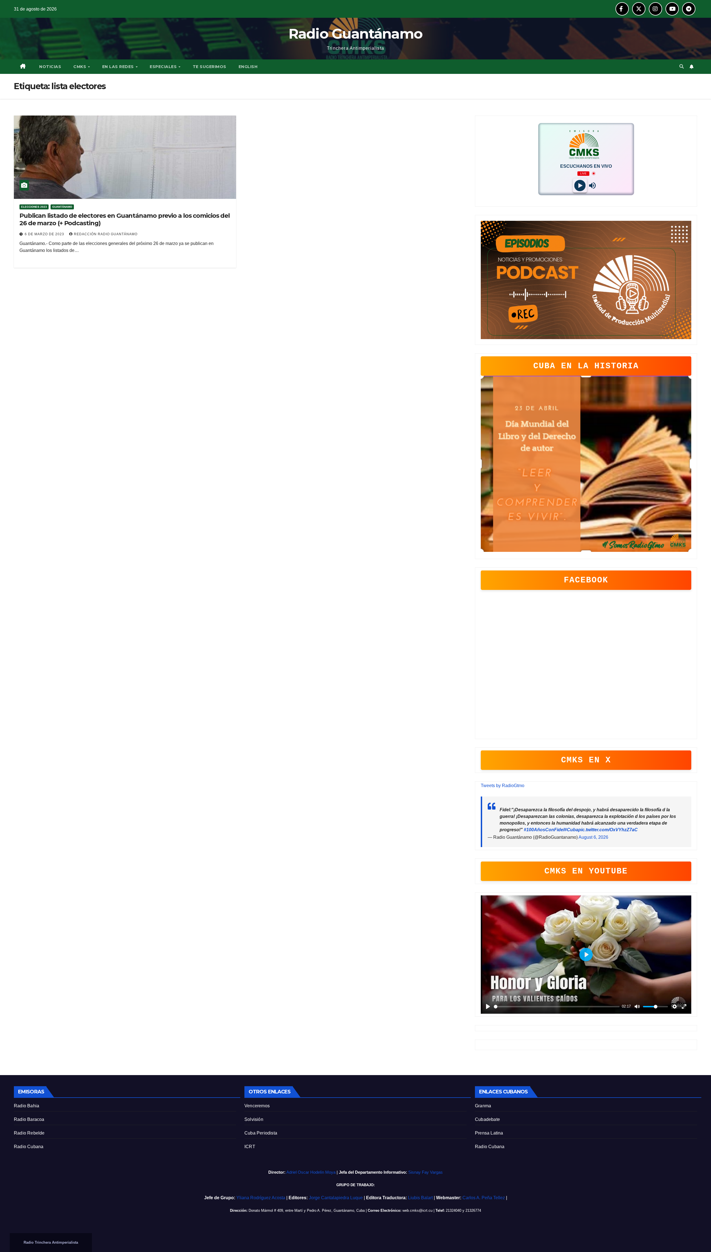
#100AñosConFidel (544, 829)
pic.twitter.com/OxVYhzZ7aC (608, 829)
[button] (681, 66)
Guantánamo (62, 206)
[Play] (580, 185)
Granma (483, 1105)
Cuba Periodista (260, 1133)
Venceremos (257, 1105)
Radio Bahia (26, 1105)
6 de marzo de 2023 (45, 234)
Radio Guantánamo (356, 33)
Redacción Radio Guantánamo (105, 234)
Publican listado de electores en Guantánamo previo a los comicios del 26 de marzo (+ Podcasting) (124, 219)
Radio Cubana (28, 1146)
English (248, 66)
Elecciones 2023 (34, 206)
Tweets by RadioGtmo (502, 785)
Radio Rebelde (29, 1133)
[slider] (557, 1006)
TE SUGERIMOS (209, 66)
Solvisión (253, 1119)
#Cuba (571, 829)
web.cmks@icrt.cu (417, 1210)
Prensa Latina (489, 1133)
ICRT (249, 1146)
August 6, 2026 (593, 837)
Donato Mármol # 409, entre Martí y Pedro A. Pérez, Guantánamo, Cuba (307, 1210)
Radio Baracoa (29, 1119)
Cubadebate (487, 1119)
